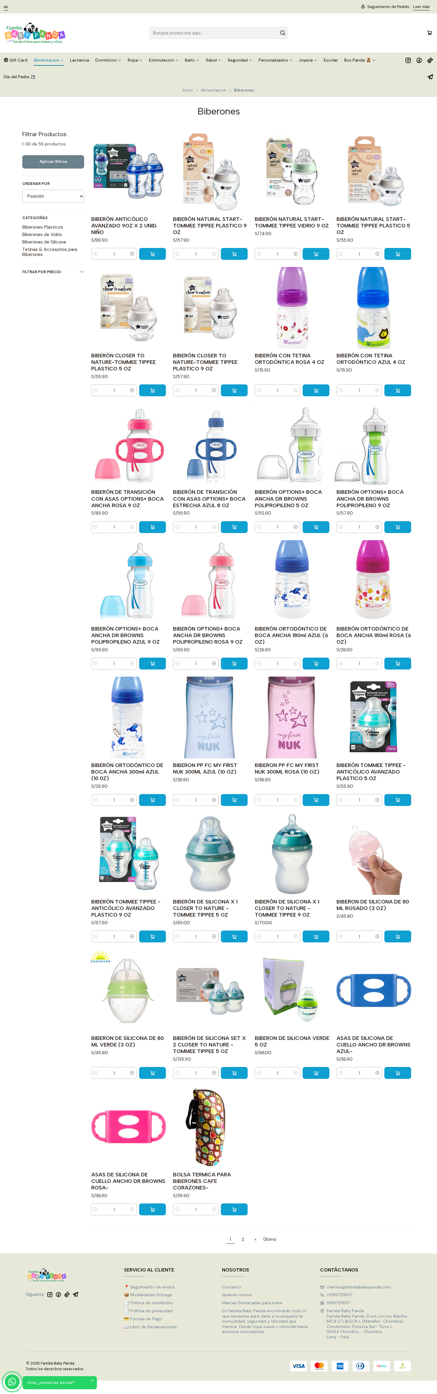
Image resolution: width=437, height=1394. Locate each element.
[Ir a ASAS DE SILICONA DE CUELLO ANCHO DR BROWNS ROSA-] (128, 1127)
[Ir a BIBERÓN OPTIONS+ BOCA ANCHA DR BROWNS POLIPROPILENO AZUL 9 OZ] (128, 581)
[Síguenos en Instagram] (408, 60)
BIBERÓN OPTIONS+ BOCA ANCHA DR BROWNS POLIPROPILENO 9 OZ (370, 498)
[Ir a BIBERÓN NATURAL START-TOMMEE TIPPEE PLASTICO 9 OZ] (210, 171)
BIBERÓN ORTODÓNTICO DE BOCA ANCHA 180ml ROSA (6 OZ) (374, 635)
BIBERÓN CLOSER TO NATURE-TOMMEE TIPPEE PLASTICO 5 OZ (123, 362)
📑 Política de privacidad (148, 1310)
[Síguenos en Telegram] (430, 76)
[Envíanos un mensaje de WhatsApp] (12, 1381)
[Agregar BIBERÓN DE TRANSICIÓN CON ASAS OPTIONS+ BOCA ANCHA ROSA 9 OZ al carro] (152, 527)
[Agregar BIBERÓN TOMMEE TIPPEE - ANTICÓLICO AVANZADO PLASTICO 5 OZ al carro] (397, 800)
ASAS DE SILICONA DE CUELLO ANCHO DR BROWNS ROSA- (128, 1181)
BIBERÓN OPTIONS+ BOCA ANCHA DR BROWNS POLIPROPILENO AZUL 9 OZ (125, 635)
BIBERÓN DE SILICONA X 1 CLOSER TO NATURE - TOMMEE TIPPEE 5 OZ (205, 908)
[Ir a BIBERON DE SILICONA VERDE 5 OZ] (292, 990)
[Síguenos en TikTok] (430, 60)
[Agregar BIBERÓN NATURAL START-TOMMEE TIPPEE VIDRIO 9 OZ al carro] (316, 254)
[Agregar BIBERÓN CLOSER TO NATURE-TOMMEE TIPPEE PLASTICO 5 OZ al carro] (152, 390)
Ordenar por (36, 183)
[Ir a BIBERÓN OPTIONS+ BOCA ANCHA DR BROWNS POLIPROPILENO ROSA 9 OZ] (210, 581)
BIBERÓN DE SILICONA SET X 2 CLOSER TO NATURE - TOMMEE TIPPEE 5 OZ (209, 1044)
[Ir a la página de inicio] (35, 33)
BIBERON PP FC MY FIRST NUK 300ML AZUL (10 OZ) (205, 768)
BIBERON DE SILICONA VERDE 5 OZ (292, 1041)
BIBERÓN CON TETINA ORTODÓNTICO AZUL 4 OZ (371, 358)
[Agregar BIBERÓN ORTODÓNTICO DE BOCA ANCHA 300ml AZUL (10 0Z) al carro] (152, 800)
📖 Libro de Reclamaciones (150, 1326)
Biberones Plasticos (42, 227)
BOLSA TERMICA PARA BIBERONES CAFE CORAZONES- (202, 1181)
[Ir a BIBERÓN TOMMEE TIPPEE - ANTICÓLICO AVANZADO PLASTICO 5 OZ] (374, 717)
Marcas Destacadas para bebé (252, 1302)
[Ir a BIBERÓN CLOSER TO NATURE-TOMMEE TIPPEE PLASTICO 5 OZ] (128, 308)
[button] (15, 60)
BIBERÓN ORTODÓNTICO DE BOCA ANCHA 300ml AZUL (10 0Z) (127, 771)
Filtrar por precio (41, 271)
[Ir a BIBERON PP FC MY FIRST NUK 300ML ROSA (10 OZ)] (292, 717)
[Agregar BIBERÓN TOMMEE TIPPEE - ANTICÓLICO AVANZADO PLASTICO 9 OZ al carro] (152, 936)
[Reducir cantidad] (96, 254)
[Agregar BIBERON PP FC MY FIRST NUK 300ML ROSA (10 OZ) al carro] (316, 800)
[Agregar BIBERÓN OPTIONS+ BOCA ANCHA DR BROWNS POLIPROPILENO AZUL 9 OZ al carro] (152, 664)
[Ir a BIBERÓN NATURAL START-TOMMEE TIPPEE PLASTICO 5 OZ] (374, 171)
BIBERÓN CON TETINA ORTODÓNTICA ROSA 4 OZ (289, 358)
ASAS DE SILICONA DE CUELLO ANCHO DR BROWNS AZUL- (374, 1044)
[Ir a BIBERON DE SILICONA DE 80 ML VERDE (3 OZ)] (128, 990)
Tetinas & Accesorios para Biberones (49, 251)
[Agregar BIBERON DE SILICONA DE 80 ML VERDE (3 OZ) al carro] (152, 1073)
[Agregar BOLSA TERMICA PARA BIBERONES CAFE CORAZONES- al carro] (234, 1209)
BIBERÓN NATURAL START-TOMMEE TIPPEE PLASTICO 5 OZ (373, 225)
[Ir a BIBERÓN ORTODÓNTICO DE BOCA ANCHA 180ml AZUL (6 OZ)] (292, 581)
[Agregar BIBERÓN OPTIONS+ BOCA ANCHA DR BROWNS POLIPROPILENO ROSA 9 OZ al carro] (234, 664)
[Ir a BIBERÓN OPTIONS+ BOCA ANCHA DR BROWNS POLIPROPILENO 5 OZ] (292, 444)
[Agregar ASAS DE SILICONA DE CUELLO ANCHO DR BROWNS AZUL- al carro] (397, 1073)
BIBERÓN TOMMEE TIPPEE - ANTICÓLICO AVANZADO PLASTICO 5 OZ (371, 771)
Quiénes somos (237, 1294)
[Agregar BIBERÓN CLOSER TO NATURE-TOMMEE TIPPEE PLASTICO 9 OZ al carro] (234, 390)
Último (269, 1239)
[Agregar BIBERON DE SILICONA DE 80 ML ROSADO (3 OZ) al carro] (397, 936)
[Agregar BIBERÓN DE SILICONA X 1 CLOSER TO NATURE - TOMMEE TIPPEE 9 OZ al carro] (316, 936)
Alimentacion (213, 90)
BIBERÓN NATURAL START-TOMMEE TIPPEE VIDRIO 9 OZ (292, 222)
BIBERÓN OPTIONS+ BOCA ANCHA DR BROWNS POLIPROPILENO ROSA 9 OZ (208, 635)
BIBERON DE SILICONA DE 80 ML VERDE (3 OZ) (127, 1041)
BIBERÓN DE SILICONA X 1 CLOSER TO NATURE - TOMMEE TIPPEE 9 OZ (287, 908)
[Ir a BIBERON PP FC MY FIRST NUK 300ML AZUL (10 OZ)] (210, 717)
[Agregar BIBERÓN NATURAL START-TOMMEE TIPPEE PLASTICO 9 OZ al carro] (234, 254)
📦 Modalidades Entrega (148, 1294)
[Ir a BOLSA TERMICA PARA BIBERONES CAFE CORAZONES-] (210, 1127)
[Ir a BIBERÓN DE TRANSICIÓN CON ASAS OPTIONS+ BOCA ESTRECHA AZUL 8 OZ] (210, 444)
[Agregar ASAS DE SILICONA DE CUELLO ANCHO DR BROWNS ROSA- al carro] (152, 1209)
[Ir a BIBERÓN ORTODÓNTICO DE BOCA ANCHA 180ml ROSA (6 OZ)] (374, 581)
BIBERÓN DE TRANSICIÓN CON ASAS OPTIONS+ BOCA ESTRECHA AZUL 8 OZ (209, 498)
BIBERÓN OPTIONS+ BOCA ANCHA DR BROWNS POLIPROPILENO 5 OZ (288, 498)
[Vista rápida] (162, 171)
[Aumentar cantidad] (132, 254)
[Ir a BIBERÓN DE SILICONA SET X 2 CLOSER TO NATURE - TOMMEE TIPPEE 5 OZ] (210, 990)
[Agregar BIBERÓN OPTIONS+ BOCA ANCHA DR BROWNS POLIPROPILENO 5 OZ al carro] (316, 527)
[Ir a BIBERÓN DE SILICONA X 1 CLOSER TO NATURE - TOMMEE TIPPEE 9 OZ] (292, 854)
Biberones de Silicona (44, 242)
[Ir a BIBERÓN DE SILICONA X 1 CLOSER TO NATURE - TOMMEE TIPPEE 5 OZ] (210, 854)
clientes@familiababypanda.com (359, 1287)
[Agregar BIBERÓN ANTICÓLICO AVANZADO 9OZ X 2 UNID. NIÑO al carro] (152, 254)
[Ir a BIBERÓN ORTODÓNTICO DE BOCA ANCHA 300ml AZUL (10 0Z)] (128, 717)
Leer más (253, 6)
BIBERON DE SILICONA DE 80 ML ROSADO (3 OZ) (373, 904)
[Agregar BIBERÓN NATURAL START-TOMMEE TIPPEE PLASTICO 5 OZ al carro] (397, 254)
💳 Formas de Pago (143, 1318)
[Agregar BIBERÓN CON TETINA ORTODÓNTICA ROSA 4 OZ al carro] (316, 390)
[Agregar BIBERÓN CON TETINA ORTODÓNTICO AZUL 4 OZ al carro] (397, 390)
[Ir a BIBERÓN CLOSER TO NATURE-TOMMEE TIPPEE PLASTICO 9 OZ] (210, 308)
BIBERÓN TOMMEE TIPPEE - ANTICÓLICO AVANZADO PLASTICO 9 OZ (126, 908)
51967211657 (338, 1302)
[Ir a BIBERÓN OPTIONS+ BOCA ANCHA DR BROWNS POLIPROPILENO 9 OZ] (374, 444)
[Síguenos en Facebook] (419, 60)
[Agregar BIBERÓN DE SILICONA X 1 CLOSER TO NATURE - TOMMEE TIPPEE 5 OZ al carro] (234, 936)
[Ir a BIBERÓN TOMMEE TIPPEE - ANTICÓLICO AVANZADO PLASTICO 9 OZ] (128, 854)
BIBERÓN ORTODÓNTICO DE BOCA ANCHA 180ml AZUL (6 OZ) (291, 635)
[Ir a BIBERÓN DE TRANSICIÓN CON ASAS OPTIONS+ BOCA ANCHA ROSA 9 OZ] (128, 444)
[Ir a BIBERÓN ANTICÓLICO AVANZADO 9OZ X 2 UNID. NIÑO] (128, 171)
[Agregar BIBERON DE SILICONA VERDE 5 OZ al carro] (316, 1073)
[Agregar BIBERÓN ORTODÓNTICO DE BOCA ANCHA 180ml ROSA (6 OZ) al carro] (397, 664)
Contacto (231, 1287)
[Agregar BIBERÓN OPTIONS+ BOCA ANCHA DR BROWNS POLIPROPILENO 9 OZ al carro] (397, 527)
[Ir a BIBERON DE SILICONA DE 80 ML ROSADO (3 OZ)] (374, 854)
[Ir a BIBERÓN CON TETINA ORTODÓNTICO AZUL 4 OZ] (374, 308)
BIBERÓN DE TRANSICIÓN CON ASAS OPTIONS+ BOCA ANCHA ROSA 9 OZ (127, 498)
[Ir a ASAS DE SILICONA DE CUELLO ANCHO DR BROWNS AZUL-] (374, 990)
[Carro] (429, 33)
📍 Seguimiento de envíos (149, 1287)
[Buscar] (283, 33)
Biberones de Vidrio (42, 235)
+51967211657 (339, 1294)
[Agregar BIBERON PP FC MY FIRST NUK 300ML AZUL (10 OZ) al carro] (234, 800)
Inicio (188, 90)
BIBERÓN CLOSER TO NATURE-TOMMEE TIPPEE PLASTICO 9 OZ (205, 362)
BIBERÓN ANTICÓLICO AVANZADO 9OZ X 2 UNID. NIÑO (124, 225)
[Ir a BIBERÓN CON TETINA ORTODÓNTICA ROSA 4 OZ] (292, 308)
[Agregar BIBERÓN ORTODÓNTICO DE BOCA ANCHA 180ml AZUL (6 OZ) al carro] (316, 664)
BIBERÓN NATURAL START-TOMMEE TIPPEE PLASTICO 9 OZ (210, 225)
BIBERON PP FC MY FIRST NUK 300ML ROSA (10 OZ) (287, 768)
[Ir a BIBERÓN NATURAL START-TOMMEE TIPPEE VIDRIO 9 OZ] (292, 171)
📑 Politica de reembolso (148, 1302)
